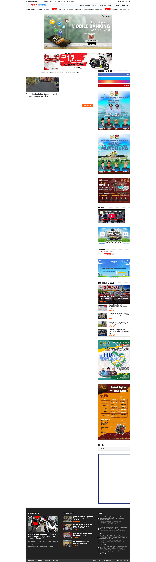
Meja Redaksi (109, 560)
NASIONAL (125, 5)
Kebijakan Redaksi (47, 1)
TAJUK (82, 5)
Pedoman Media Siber (97, 560)
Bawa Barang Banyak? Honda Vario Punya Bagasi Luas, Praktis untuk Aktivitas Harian (42, 536)
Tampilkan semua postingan (71, 72)
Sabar (38, 99)
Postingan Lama (87, 105)
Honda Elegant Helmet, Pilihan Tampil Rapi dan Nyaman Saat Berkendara (113, 547)
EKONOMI (94, 5)
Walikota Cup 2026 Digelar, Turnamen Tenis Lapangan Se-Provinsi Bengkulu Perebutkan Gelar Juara (112, 537)
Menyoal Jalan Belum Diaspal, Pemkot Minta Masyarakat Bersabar (41, 95)
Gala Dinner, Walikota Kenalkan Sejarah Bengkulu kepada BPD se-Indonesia (52, 9)
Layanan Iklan (70, 1)
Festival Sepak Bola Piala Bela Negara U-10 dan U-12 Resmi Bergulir (113, 528)
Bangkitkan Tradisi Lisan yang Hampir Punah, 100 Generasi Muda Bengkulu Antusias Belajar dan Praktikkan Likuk (115, 9)
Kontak (126, 560)
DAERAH (117, 5)
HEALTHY (110, 5)
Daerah (79, 9)
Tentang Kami (118, 560)
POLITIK (87, 5)
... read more (112, 523)
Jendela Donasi (59, 1)
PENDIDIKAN (102, 5)
